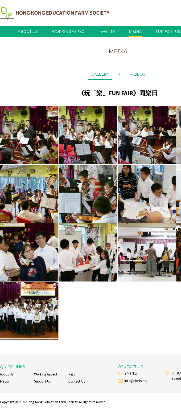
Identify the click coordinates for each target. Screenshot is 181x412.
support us (168, 31)
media (135, 31)
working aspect (69, 31)
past (71, 374)
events (107, 31)
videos (137, 74)
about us (28, 31)
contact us (76, 381)
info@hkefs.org (136, 381)
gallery (100, 74)
